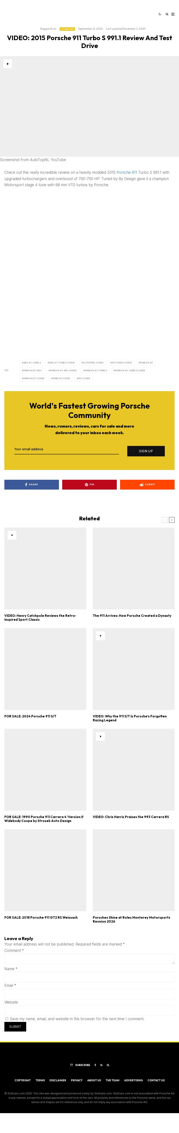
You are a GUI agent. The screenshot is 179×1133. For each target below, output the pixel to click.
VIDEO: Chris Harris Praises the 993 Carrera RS (131, 817)
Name (10, 969)
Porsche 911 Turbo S (96, 371)
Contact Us (156, 1080)
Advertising (133, 1080)
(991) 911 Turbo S (32, 363)
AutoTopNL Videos (93, 363)
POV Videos (84, 378)
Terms (40, 1080)
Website (11, 1002)
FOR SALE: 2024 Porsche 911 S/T (30, 716)
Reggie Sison (48, 28)
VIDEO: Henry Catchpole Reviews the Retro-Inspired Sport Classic (40, 618)
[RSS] (101, 1065)
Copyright (23, 1080)
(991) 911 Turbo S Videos (62, 363)
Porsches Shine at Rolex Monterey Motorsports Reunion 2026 (131, 919)
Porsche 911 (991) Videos (63, 371)
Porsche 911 (127, 172)
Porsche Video (67, 29)
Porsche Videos (61, 378)
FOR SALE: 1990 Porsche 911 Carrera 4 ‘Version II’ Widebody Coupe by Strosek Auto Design (44, 819)
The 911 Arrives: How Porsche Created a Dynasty (132, 616)
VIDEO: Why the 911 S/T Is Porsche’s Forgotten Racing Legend (130, 718)
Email (10, 985)
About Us (94, 1080)
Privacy (77, 1080)
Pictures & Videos (122, 363)
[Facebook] (95, 1065)
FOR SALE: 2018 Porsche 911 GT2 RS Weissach (41, 918)
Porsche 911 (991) (32, 371)
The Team (112, 1080)
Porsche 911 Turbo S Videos (130, 371)
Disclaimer (58, 1080)
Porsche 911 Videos (33, 378)
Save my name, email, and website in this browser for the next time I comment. (77, 1019)
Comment (14, 950)
